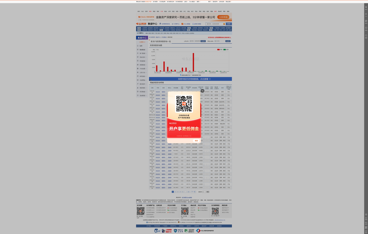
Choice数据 (192, 1)
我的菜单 (215, 1)
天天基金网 (162, 1)
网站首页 (138, 1)
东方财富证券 (170, 1)
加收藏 (143, 1)
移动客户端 (148, 1)
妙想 (185, 1)
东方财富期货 (179, 1)
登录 (209, 1)
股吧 (198, 1)
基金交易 (228, 1)
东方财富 (155, 1)
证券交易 (221, 1)
